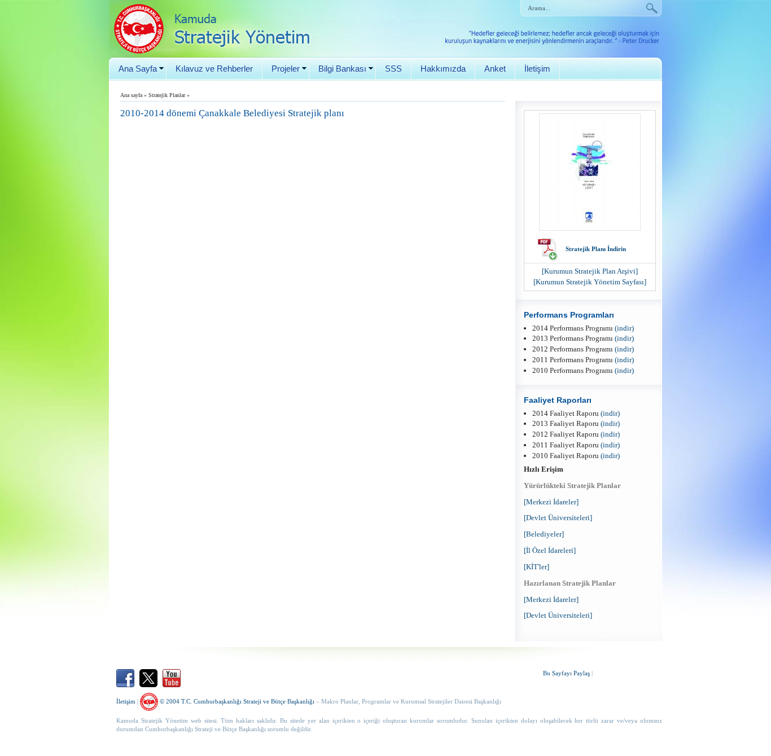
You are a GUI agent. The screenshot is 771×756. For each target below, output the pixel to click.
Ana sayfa (131, 95)
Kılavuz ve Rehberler (214, 68)
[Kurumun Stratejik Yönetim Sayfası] (589, 282)
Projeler (285, 68)
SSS (393, 68)
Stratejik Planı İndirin (596, 248)
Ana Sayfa (138, 68)
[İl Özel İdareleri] (550, 550)
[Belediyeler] (544, 534)
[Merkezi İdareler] (551, 502)
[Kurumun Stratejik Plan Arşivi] (590, 271)
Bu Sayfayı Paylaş (566, 673)
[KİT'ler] (536, 566)
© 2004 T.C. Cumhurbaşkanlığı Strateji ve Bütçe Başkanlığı (236, 701)
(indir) (624, 328)
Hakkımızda (443, 68)
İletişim (537, 68)
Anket (495, 68)
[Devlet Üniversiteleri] (558, 517)
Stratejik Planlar (166, 95)
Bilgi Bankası (342, 68)
